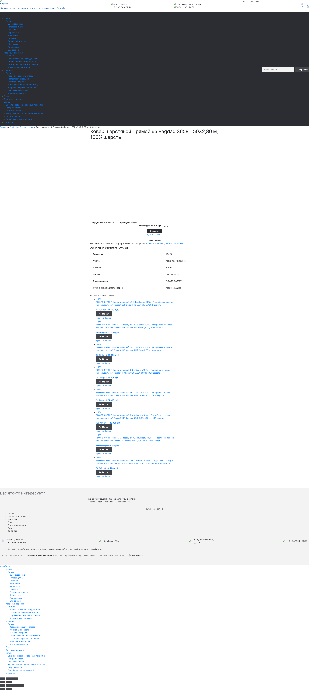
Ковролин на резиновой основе (23, 87)
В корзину (154, 231)
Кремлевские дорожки (19, 67)
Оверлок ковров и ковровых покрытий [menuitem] (26, 656)
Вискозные (13, 35)
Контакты (8, 122)
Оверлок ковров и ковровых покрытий (25, 105)
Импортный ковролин (18, 79)
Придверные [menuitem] (16, 598)
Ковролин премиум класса (20, 76)
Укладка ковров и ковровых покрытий (24, 113)
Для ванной (13, 50)
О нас (6, 96)
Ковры (7, 18)
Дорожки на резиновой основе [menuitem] (25, 615)
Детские (12, 29)
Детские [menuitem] (14, 580)
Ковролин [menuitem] (10, 621)
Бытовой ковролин (17, 81)
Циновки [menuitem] (14, 589)
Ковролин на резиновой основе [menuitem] (25, 638)
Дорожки (27, 549)
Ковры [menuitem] (9, 569)
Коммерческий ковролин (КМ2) (23, 84)
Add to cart (104, 314)
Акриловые (13, 32)
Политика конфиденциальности (41, 555)
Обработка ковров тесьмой (19, 119)
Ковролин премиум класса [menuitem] (22, 627)
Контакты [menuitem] (10, 673)
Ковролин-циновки (17, 93)
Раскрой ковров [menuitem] (15, 658)
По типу (10, 21)
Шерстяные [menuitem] (15, 595)
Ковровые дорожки (13, 53)
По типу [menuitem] (11, 572)
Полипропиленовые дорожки (22, 61)
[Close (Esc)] (2, 678)
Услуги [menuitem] (9, 653)
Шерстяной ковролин (18, 90)
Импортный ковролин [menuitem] (20, 630)
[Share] (8, 685)
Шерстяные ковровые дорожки (23, 58)
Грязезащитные (15, 27)
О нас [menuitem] (8, 647)
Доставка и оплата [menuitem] (15, 650)
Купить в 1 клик (154, 234)
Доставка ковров (14, 110)
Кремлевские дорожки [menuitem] (21, 618)
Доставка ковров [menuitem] (16, 661)
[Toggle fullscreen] (8, 678)
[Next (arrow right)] (8, 682)
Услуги (7, 102)
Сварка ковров (13, 116)
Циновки (12, 38)
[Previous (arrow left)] (2, 682)
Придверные (14, 47)
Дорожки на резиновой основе (23, 64)
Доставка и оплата (13, 99)
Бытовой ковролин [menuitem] (19, 632)
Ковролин (8, 70)
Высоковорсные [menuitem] (17, 575)
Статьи (67, 549)
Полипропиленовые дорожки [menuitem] (24, 612)
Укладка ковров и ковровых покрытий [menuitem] (26, 664)
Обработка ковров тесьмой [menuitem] (21, 670)
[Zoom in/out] (15, 678)
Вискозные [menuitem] (15, 586)
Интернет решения (136, 555)
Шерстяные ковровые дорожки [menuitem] (25, 609)
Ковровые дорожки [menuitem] (15, 604)
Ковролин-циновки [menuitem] (19, 644)
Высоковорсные (15, 24)
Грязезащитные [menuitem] (17, 578)
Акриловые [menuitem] (15, 583)
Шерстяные (13, 44)
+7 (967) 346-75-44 (174, 243)
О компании (58, 549)
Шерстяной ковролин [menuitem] (20, 641)
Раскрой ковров (13, 107)
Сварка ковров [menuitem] (15, 667)
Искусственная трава (42, 549)
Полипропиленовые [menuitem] (19, 592)
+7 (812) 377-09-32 (155, 243)
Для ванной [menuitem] (15, 601)
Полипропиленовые (17, 41)
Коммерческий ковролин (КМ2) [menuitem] (25, 635)
